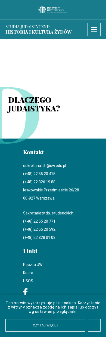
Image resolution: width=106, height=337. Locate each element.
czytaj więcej (45, 325)
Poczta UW (32, 264)
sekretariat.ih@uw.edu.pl (44, 165)
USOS (28, 281)
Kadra (28, 273)
